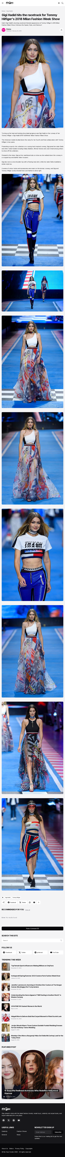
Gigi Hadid (9, 11)
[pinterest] (14, 1120)
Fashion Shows (22, 1131)
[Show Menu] (2, 3)
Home (3, 11)
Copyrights (28, 1148)
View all (27, 910)
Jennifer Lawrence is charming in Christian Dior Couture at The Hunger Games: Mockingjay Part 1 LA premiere (36, 986)
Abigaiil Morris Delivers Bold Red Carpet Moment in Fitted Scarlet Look (36, 1016)
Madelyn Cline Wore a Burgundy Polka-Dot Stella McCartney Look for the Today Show (37, 1036)
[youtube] (19, 1120)
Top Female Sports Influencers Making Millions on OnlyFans (32, 966)
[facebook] (3, 1120)
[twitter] (8, 1120)
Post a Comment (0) (32, 928)
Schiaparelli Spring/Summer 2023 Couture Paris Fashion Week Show (35, 976)
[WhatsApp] (30, 902)
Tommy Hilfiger (16, 897)
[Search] (62, 3)
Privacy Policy (19, 1148)
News (18, 1135)
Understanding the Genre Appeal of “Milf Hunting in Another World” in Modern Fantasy (36, 996)
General (4, 1135)
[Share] (61, 30)
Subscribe (58, 1132)
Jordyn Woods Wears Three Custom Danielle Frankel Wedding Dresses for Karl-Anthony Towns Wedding (36, 1026)
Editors (11, 1148)
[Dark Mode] (59, 3)
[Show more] (38, 902)
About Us (5, 1148)
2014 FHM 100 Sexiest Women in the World (26, 1006)
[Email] (34, 902)
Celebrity (4, 1131)
